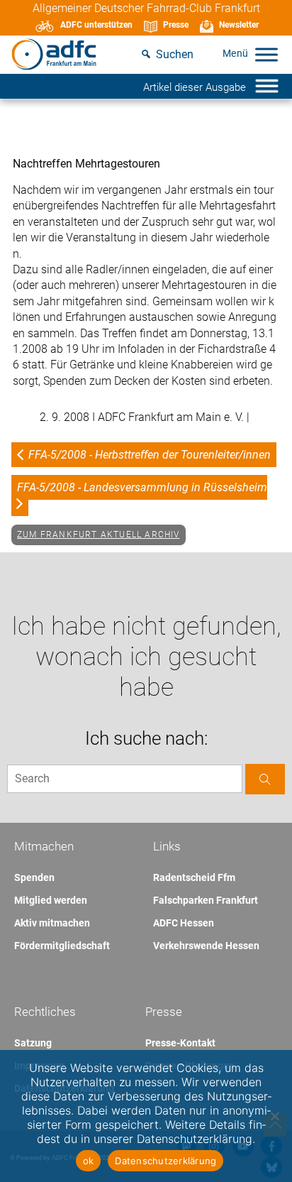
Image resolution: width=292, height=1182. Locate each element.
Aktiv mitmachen (52, 923)
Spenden (34, 877)
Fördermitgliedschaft (62, 945)
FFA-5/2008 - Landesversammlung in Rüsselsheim (142, 487)
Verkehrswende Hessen (206, 945)
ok (88, 1160)
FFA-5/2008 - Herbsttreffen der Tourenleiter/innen (149, 454)
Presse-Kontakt (180, 1043)
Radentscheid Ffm (194, 877)
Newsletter (239, 25)
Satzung (33, 1043)
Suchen (174, 54)
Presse (176, 25)
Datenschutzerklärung (165, 1160)
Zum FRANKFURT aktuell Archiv (98, 535)
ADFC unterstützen (96, 25)
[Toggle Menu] (266, 54)
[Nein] (274, 1116)
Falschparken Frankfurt (205, 900)
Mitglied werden (50, 900)
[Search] (265, 779)
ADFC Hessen (183, 923)
